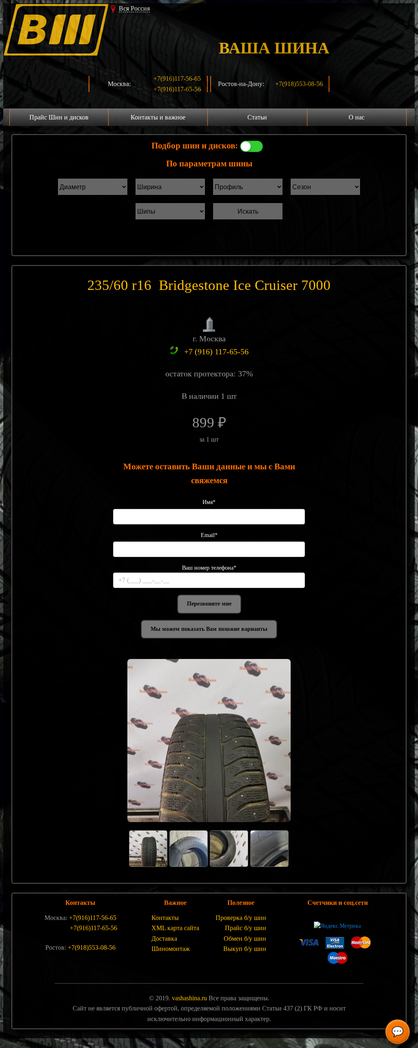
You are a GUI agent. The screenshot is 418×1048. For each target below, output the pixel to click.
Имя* (209, 502)
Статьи (257, 117)
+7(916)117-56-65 (177, 78)
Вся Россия (134, 8)
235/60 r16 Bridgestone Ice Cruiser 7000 (209, 285)
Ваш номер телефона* (209, 568)
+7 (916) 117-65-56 (216, 351)
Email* (209, 535)
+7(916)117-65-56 (177, 89)
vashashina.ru (189, 998)
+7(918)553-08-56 (299, 83)
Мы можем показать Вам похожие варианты (209, 629)
